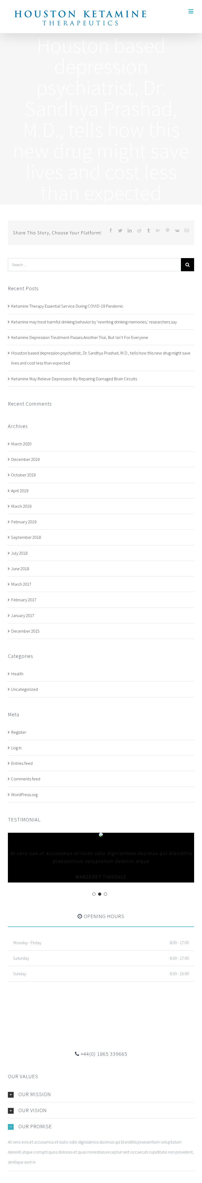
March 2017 (21, 584)
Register (18, 732)
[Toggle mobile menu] (191, 11)
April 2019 (19, 491)
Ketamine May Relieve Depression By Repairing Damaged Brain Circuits (74, 379)
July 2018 (19, 553)
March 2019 (21, 506)
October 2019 (23, 475)
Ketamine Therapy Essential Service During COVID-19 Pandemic (67, 306)
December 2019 (25, 459)
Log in (16, 748)
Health (17, 674)
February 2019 (23, 522)
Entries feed (22, 763)
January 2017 (22, 615)
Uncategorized (24, 689)
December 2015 (25, 631)
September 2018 (26, 537)
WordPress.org (24, 794)
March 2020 (21, 444)
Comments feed (25, 779)
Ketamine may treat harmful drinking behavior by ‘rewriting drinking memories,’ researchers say (94, 322)
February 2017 (23, 600)
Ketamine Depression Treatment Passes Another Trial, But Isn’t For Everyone (79, 337)
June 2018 (20, 568)
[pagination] (93, 894)
